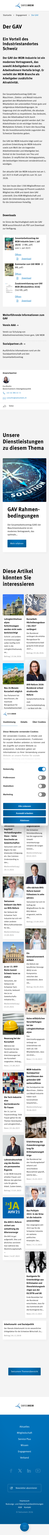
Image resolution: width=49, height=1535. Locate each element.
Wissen (24, 1445)
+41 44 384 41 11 (13, 393)
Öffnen (18, 255)
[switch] (42, 777)
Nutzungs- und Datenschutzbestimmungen (24, 1504)
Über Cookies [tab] (39, 722)
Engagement (21, 15)
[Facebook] (11, 1471)
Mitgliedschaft (24, 1433)
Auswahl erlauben (24, 813)
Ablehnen (24, 820)
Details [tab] (24, 722)
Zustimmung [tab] (9, 722)
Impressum (24, 1501)
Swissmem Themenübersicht (24, 1372)
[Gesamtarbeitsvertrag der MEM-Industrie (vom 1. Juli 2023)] (9, 246)
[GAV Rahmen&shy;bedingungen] (24, 480)
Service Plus (24, 1439)
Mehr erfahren (17, 544)
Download (26, 259)
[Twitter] (20, 1471)
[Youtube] (38, 1471)
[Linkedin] (29, 1471)
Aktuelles (25, 1427)
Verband (24, 1458)
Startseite (7, 15)
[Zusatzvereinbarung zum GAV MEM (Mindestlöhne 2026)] (9, 291)
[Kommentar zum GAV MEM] (9, 272)
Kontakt (27, 1507)
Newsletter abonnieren (26, 1488)
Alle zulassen (24, 806)
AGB (20, 1507)
